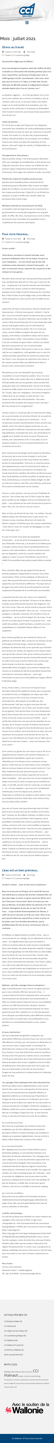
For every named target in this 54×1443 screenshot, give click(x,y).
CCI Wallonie (9, 1340)
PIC (15, 1383)
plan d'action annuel (22, 1383)
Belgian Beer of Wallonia (14, 1372)
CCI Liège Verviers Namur (14, 1331)
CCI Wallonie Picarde (12, 1345)
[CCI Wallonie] (27, 9)
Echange (37, 1376)
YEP (15, 1387)
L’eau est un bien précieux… (20, 870)
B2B (5, 1372)
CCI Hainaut (8, 1326)
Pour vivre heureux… (15, 234)
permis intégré (8, 1383)
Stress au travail (13, 47)
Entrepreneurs (8, 1380)
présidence (32, 1383)
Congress (21, 1376)
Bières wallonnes (27, 1372)
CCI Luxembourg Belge (20, 55)
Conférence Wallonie (12, 1350)
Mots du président (11, 1354)
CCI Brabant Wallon (12, 1321)
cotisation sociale (29, 1376)
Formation (17, 1380)
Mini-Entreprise (43, 1380)
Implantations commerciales (29, 1380)
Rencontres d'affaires (42, 1383)
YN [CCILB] (31, 52)
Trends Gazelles (9, 1387)
